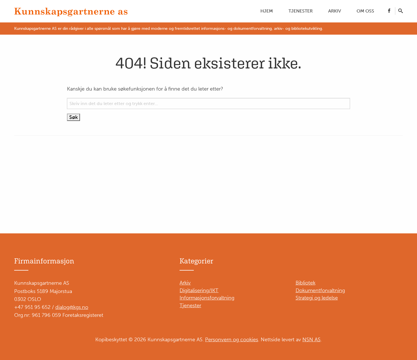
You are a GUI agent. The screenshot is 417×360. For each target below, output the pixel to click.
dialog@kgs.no (71, 307)
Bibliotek (305, 283)
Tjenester (300, 11)
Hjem (266, 11)
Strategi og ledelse (317, 298)
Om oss (365, 11)
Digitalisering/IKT (199, 290)
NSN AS (311, 339)
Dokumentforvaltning (320, 290)
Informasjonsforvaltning (207, 298)
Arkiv (334, 11)
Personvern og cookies (231, 339)
